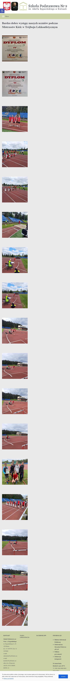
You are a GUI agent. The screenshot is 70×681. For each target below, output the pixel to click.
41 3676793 (9, 649)
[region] (35, 676)
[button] (2, 11)
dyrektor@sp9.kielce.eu (9, 661)
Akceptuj (63, 676)
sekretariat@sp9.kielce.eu (10, 656)
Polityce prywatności (9, 678)
